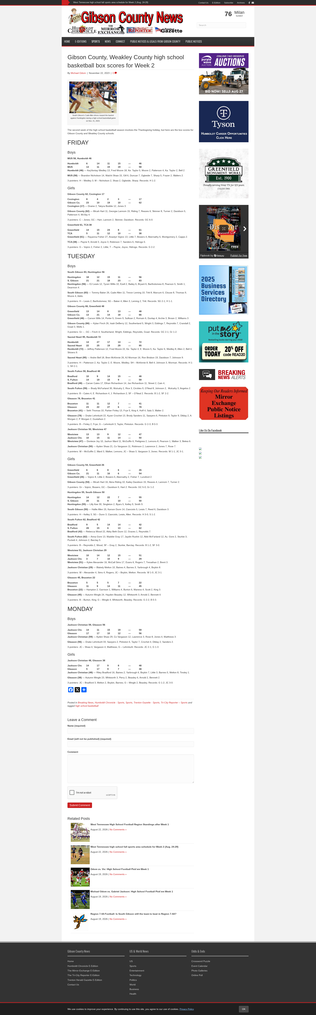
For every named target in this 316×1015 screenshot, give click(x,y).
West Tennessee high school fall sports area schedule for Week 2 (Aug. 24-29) (134, 846)
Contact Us (203, 3)
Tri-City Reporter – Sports (174, 702)
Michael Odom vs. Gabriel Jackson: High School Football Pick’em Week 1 (132, 891)
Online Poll (197, 975)
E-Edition (216, 3)
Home (67, 41)
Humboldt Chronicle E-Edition (82, 966)
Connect (120, 41)
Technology (135, 975)
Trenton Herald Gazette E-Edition (84, 980)
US (131, 961)
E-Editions (80, 41)
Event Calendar (199, 966)
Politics (133, 980)
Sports (96, 41)
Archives (241, 3)
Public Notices (193, 41)
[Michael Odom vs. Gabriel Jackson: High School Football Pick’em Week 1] (80, 899)
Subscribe (228, 3)
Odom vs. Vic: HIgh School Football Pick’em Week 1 (98, 2)
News (108, 41)
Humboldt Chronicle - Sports (109, 702)
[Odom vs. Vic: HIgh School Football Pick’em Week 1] (80, 877)
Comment (72, 752)
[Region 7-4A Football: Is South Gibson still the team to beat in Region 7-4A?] (80, 921)
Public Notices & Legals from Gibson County (155, 41)
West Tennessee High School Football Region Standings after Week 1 (130, 824)
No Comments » (118, 829)
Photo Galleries (199, 970)
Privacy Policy (187, 1009)
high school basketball (86, 706)
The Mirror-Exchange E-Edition (83, 970)
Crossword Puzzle (200, 961)
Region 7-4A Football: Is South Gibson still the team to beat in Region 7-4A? (133, 914)
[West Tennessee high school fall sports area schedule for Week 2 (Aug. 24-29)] (80, 854)
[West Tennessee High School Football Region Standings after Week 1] (80, 832)
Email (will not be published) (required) (89, 739)
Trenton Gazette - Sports (146, 702)
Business (134, 989)
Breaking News (85, 702)
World (133, 984)
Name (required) (76, 725)
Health (133, 993)
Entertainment (137, 970)
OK (243, 1009)
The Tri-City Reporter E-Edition (83, 975)
